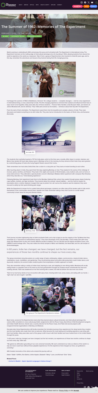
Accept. (76, 390)
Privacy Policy (80, 383)
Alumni (5, 36)
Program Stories (34, 36)
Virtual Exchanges (49, 375)
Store (78, 377)
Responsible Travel (29, 378)
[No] (96, 390)
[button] (49, 136)
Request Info (77, 6)
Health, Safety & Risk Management (33, 376)
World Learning (89, 371)
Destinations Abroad (50, 373)
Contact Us (79, 379)
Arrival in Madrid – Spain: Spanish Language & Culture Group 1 (30, 361)
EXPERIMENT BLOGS (17, 36)
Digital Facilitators (66, 375)
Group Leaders (65, 373)
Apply (86, 6)
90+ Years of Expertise (30, 374)
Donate (93, 6)
